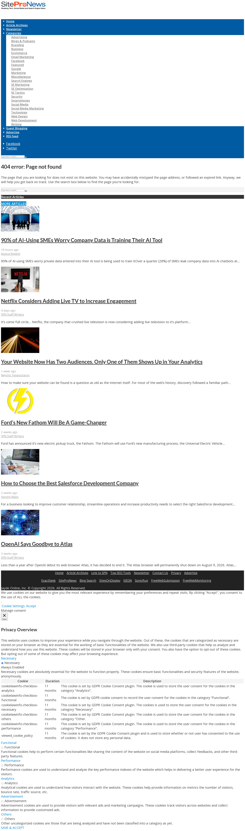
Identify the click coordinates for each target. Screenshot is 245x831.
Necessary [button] (8, 658)
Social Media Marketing (27, 108)
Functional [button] (8, 742)
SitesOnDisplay (109, 580)
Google (16, 69)
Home (10, 21)
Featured (17, 65)
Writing (16, 124)
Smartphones (20, 100)
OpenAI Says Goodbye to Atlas (36, 544)
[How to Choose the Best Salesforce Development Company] (20, 473)
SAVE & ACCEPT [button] (12, 828)
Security (16, 96)
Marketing (18, 73)
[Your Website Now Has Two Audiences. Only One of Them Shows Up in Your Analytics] (20, 352)
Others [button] (6, 814)
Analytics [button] (7, 778)
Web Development (24, 120)
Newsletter (14, 29)
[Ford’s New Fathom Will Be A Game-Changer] (20, 412)
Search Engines (21, 81)
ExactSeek (48, 580)
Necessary (12, 663)
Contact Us (160, 573)
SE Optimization (22, 89)
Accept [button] (31, 606)
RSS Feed (12, 136)
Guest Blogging (16, 128)
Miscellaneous (21, 77)
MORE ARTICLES (13, 203)
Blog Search (88, 580)
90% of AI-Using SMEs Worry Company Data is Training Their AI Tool (81, 240)
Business (17, 49)
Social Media (19, 104)
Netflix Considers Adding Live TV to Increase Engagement (68, 301)
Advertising (19, 37)
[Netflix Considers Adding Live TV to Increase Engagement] (20, 291)
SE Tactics (18, 93)
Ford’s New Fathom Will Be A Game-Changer (54, 422)
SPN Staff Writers (12, 314)
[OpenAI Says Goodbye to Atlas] (20, 534)
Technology (19, 112)
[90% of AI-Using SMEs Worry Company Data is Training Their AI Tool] (20, 230)
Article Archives (17, 25)
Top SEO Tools (121, 573)
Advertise (12, 132)
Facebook (17, 61)
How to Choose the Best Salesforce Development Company (70, 483)
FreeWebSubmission (165, 580)
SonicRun (141, 580)
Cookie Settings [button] (13, 606)
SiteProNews (68, 580)
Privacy (176, 573)
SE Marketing (20, 85)
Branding (17, 45)
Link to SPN (99, 573)
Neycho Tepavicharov (15, 375)
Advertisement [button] (12, 796)
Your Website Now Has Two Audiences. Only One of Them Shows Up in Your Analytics (102, 361)
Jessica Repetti (10, 254)
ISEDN (127, 580)
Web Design (19, 116)
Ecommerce (19, 53)
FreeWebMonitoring (197, 580)
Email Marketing (22, 57)
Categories (13, 33)
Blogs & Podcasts (23, 41)
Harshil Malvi (10, 497)
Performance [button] (10, 760)
